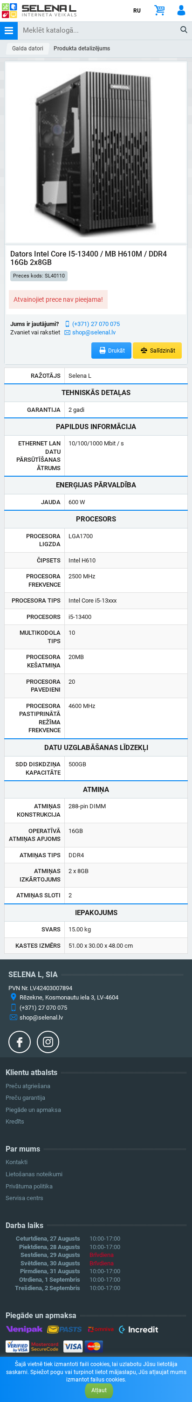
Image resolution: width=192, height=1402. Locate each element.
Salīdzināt (162, 350)
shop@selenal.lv (94, 332)
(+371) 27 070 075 (96, 323)
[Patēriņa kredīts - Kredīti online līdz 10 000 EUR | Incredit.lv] (138, 1331)
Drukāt (116, 350)
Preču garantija (25, 1097)
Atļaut (99, 1390)
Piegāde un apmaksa (33, 1109)
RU (137, 10)
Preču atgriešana (28, 1086)
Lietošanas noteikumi (34, 1174)
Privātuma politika (29, 1186)
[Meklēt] (184, 30)
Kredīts (15, 1121)
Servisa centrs (24, 1197)
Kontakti (16, 1162)
